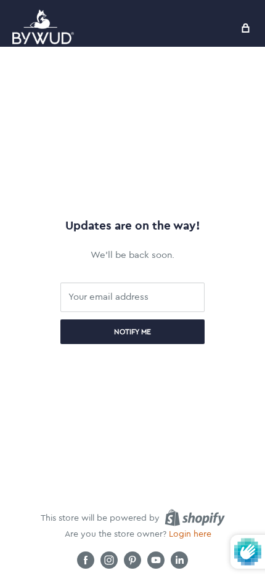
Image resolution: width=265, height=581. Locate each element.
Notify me (132, 331)
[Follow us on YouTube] (156, 560)
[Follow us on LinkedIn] (179, 560)
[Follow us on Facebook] (85, 560)
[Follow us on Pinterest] (132, 560)
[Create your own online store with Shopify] (195, 517)
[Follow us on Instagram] (109, 560)
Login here (190, 534)
